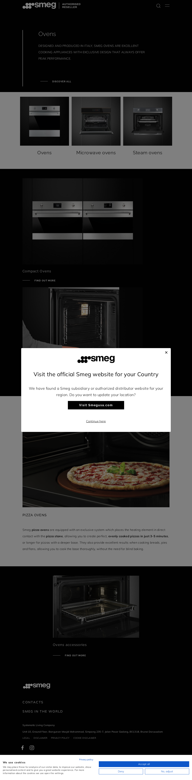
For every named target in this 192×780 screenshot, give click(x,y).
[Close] (166, 352)
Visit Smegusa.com (96, 405)
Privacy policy (86, 759)
